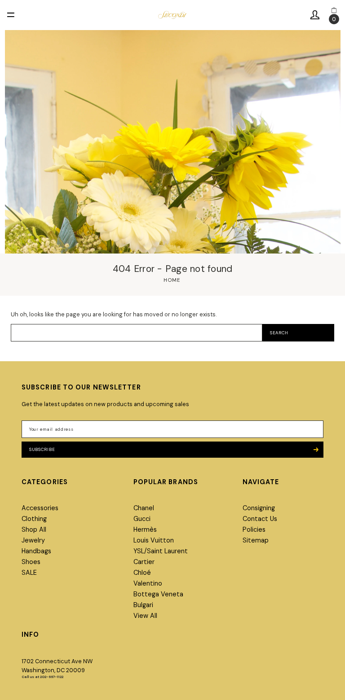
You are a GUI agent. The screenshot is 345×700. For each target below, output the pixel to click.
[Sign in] (314, 15)
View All (145, 616)
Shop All (34, 529)
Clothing (34, 519)
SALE (29, 573)
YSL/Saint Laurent (160, 551)
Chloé (142, 573)
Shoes (31, 562)
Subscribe (42, 449)
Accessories (40, 508)
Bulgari (143, 605)
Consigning (259, 508)
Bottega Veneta (158, 594)
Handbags (36, 551)
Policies (254, 529)
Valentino (147, 583)
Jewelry (33, 540)
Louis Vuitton (153, 540)
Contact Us (260, 519)
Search (279, 333)
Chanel (143, 508)
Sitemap (256, 540)
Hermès (145, 529)
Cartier (144, 562)
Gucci (141, 519)
